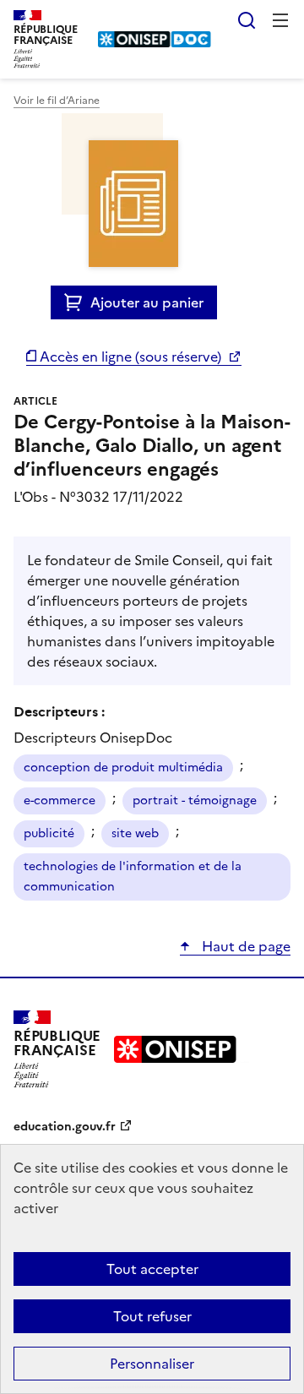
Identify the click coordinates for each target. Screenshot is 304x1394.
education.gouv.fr (65, 1126)
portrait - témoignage (195, 800)
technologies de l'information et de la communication (133, 877)
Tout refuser (152, 1316)
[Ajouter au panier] (77, 302)
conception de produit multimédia (123, 767)
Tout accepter (152, 1269)
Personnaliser (152, 1363)
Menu (280, 20)
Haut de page (244, 946)
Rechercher (246, 20)
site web (135, 833)
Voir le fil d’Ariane (57, 100)
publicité (49, 833)
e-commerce (59, 800)
